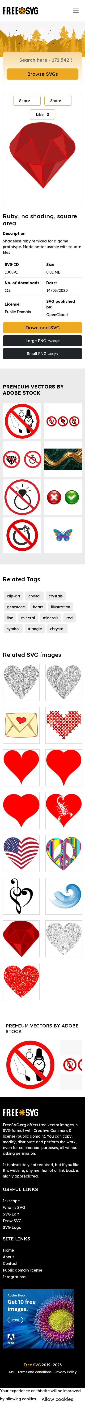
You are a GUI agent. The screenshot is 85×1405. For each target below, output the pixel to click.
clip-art (13, 596)
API (12, 1372)
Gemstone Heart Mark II (63, 691)
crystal (34, 596)
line (10, 617)
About (8, 1256)
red (69, 617)
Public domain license (22, 1270)
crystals (56, 596)
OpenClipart (57, 314)
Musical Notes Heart (21, 905)
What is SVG (14, 1207)
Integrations (14, 1276)
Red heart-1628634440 (21, 777)
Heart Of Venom (64, 819)
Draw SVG (12, 1220)
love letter (17, 737)
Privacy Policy (65, 1372)
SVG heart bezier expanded (21, 817)
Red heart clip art (64, 777)
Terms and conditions (34, 1372)
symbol (13, 628)
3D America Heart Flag (21, 862)
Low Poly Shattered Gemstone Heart (64, 942)
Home (8, 1250)
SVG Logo (12, 1227)
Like (42, 114)
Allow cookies (57, 1399)
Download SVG (43, 328)
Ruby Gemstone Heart (21, 988)
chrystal (57, 628)
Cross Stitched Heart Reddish (64, 731)
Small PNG (42, 353)
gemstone (16, 607)
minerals (50, 617)
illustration (60, 607)
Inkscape (11, 1200)
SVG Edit (11, 1214)
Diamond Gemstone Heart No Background (21, 686)
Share (24, 100)
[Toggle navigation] (75, 10)
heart (38, 607)
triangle (35, 628)
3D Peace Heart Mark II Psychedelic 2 (63, 860)
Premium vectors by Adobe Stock (33, 389)
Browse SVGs (42, 74)
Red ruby (16, 950)
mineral (28, 617)
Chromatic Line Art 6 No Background (64, 902)
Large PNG (43, 340)
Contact (10, 1263)
